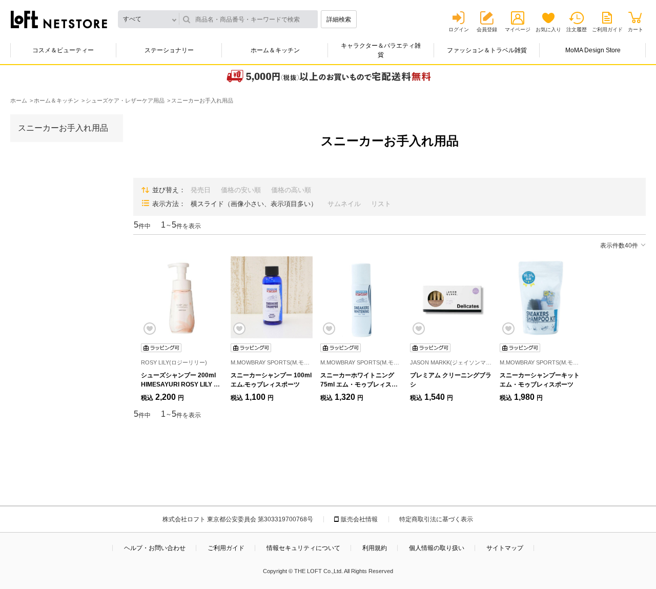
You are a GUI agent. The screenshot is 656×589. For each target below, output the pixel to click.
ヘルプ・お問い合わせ (155, 548)
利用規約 (374, 548)
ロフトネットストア (59, 19)
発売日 (201, 190)
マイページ (517, 29)
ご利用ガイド (607, 29)
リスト (381, 203)
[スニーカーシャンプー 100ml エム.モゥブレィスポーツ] (272, 297)
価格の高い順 (291, 190)
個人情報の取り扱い (436, 548)
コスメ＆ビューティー (63, 50)
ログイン (458, 29)
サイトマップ (504, 548)
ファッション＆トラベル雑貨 (487, 50)
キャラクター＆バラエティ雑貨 (381, 50)
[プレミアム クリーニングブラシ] (451, 297)
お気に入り (548, 29)
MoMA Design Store (593, 50)
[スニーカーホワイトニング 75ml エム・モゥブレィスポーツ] (361, 297)
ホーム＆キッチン (275, 50)
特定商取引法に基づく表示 (436, 519)
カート (635, 29)
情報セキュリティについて (303, 548)
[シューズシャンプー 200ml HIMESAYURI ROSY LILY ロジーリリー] (182, 297)
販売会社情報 (359, 519)
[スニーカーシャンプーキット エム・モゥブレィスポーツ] (541, 297)
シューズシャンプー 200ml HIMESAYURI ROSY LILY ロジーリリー (180, 384)
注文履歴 (576, 29)
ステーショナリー (169, 50)
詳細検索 (338, 19)
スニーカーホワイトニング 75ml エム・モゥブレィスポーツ (359, 384)
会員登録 (487, 29)
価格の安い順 (241, 190)
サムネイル (344, 203)
